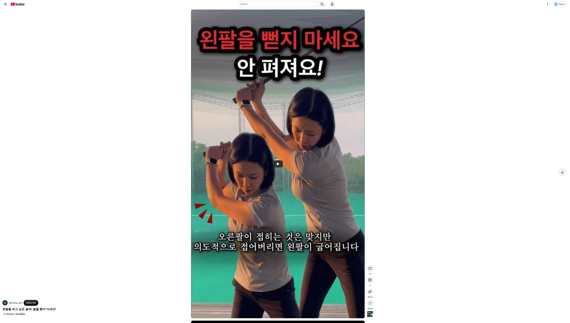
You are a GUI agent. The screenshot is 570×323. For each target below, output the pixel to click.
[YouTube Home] (17, 4)
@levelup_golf (15, 303)
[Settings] (547, 4)
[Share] (370, 291)
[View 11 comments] (370, 280)
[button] (5, 302)
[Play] (278, 163)
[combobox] (278, 4)
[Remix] (370, 303)
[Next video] (562, 172)
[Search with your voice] (332, 4)
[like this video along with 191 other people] (370, 268)
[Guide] (5, 4)
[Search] (322, 4)
